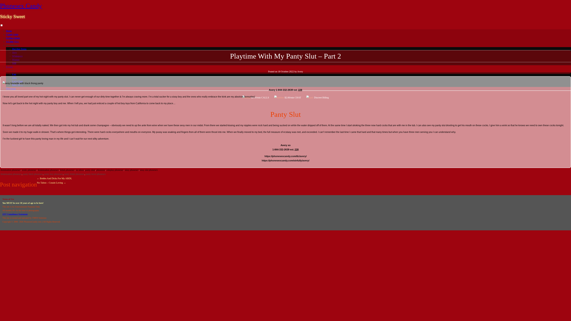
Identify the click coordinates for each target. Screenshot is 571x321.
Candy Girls (12, 34)
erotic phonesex (29, 170)
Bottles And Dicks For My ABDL (54, 178)
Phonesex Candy (21, 5)
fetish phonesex (67, 170)
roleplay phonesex (115, 170)
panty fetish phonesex (74, 174)
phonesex (100, 170)
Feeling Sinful (13, 38)
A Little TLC (12, 41)
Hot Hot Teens (19, 49)
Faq (14, 74)
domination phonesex (11, 170)
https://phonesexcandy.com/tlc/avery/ (286, 156)
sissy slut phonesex (149, 170)
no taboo (80, 170)
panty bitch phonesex (33, 174)
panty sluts (90, 170)
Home (9, 31)
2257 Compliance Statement (15, 214)
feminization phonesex (48, 170)
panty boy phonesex (53, 174)
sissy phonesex (132, 170)
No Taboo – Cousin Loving (51, 182)
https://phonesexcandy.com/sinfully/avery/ (285, 160)
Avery (300, 71)
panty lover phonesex (96, 174)
